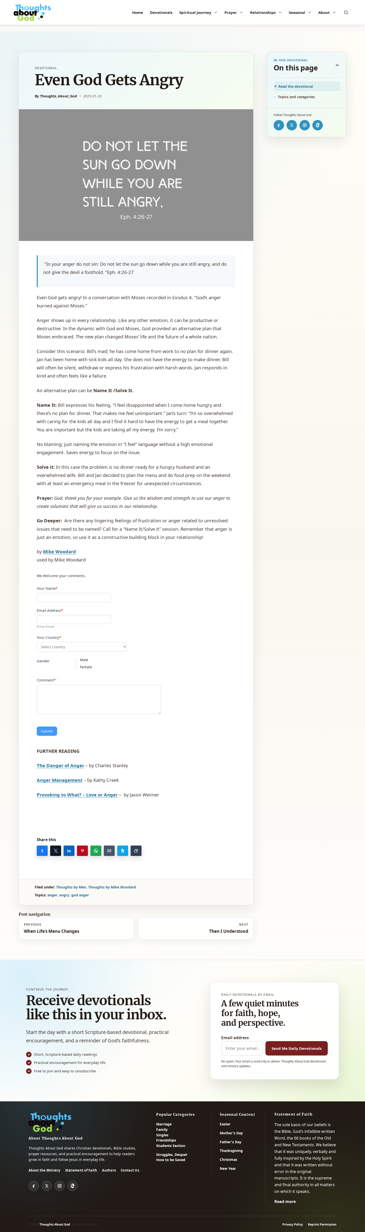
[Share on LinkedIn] (69, 851)
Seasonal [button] (297, 12)
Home (137, 12)
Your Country (49, 637)
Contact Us (130, 1170)
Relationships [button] (263, 12)
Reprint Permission (322, 1224)
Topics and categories (296, 96)
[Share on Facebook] (42, 851)
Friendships (166, 1140)
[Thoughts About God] (32, 12)
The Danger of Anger (60, 765)
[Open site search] (345, 12)
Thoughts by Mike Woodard (112, 887)
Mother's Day (231, 1133)
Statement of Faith (81, 1170)
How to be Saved (170, 1159)
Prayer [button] (230, 12)
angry (64, 895)
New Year (228, 1168)
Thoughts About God (54, 1224)
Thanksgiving (231, 1150)
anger (52, 895)
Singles (162, 1135)
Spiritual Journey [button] (195, 12)
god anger (80, 895)
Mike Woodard (59, 551)
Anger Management (59, 780)
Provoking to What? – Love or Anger (77, 795)
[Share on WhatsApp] (95, 851)
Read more (285, 1201)
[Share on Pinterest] (82, 851)
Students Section (170, 1145)
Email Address (50, 610)
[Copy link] (136, 851)
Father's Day (230, 1142)
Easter (225, 1124)
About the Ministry (44, 1170)
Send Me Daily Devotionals (297, 1048)
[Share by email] (109, 851)
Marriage (164, 1124)
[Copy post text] (122, 851)
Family (162, 1129)
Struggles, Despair (171, 1154)
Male (83, 660)
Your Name (47, 588)
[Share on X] (55, 851)
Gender (43, 660)
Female (85, 667)
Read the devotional (295, 86)
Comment (46, 679)
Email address (235, 1037)
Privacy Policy (292, 1224)
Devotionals (161, 12)
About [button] (324, 12)
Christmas (228, 1159)
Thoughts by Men (71, 887)
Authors (109, 1170)
